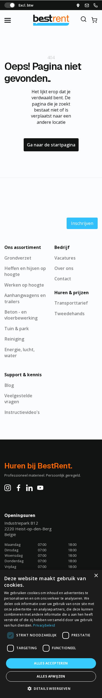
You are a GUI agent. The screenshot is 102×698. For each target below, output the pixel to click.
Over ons (63, 268)
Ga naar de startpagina (51, 145)
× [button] (96, 576)
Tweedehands (69, 314)
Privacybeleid (44, 625)
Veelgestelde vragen (18, 399)
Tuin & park (16, 329)
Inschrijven (82, 223)
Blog (9, 385)
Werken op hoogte (24, 285)
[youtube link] (40, 487)
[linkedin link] (29, 487)
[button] (51, 688)
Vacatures (65, 258)
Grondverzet (17, 258)
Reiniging (14, 339)
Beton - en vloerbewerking (21, 315)
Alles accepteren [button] (51, 663)
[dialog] (51, 634)
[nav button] (13, 20)
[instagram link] (7, 487)
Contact (62, 279)
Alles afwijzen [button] (51, 676)
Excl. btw (25, 5)
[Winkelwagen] (94, 20)
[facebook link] (18, 487)
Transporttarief (71, 303)
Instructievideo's (22, 412)
